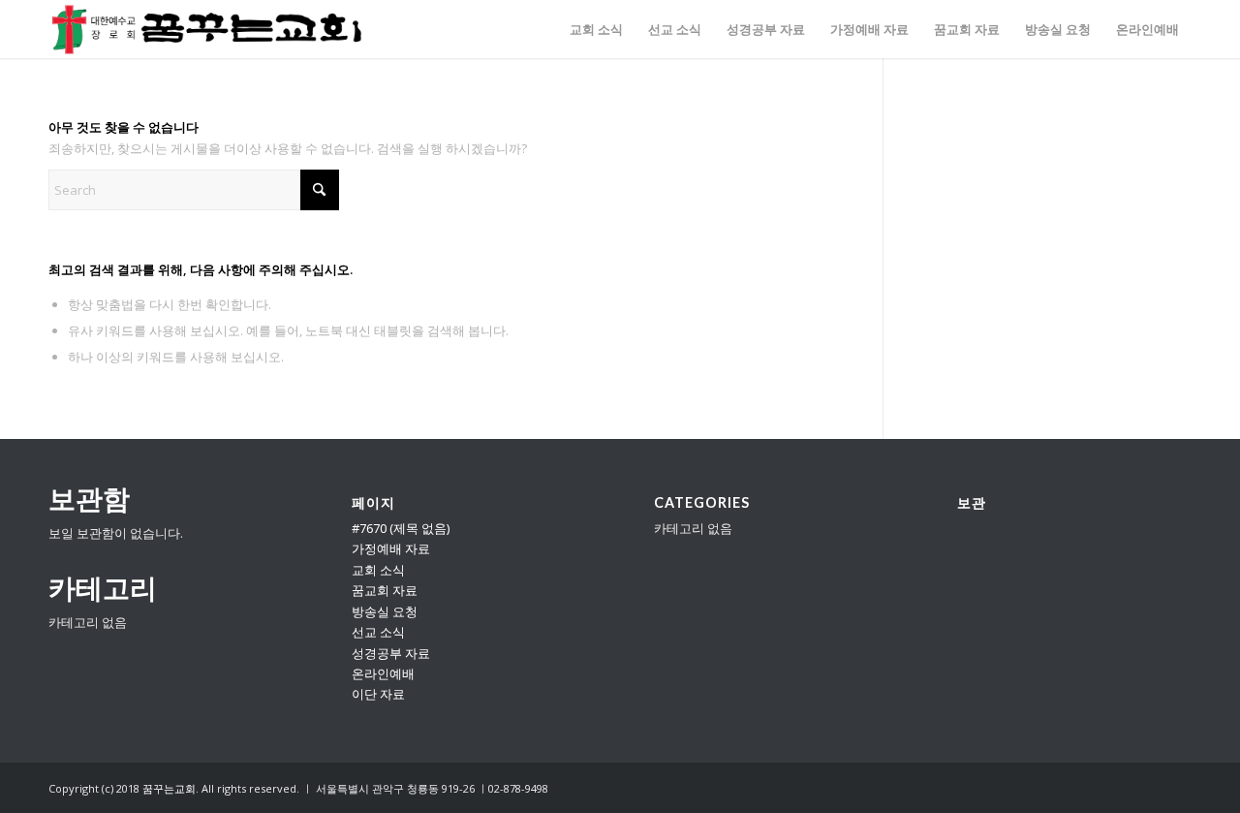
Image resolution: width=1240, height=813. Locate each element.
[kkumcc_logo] (206, 29)
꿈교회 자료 (385, 590)
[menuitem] (596, 29)
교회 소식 (378, 569)
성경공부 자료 (391, 653)
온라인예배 (383, 673)
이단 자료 (378, 694)
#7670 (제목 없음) (401, 528)
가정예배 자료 (391, 548)
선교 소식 (378, 632)
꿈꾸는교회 (169, 788)
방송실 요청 (385, 611)
